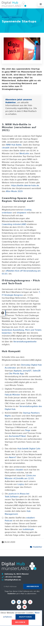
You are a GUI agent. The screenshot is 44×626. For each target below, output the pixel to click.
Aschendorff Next (17, 436)
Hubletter (17, 17)
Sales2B (36, 371)
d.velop (27, 210)
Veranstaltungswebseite (25, 341)
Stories (5, 17)
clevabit (5, 148)
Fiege (27, 430)
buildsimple (28, 529)
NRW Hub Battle (14, 145)
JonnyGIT (27, 371)
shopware (21, 212)
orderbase (7, 212)
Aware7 (12, 457)
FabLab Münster (12, 395)
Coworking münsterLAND (14, 224)
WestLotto (24, 153)
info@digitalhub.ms (12, 580)
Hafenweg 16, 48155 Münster (16, 574)
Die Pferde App (16, 373)
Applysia (18, 371)
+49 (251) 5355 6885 (12, 577)
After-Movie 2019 (14, 191)
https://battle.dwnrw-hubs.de (25, 185)
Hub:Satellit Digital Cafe (28, 448)
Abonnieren (33, 586)
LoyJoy (20, 484)
